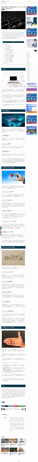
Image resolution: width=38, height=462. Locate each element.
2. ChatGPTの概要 (7, 45)
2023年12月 (28, 80)
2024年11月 (28, 63)
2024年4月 (28, 74)
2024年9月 (28, 66)
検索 (35, 50)
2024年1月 (28, 78)
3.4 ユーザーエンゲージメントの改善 (10, 53)
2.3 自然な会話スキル (8, 48)
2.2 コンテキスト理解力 (9, 47)
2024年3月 (28, 75)
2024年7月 (28, 69)
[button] (3, 406)
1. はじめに (6, 44)
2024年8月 (28, 68)
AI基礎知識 (28, 54)
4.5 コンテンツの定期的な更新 (9, 60)
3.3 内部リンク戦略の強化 (9, 52)
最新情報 (28, 57)
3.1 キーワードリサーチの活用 (9, 50)
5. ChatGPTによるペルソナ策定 (9, 61)
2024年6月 (28, 71)
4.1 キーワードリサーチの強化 (9, 56)
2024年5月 (28, 72)
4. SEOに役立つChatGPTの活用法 (9, 55)
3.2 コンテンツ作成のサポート (9, 51)
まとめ (5, 63)
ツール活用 (3, 9)
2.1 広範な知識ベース (8, 46)
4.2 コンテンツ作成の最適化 (9, 57)
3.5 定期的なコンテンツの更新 (9, 54)
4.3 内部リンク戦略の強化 (9, 58)
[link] (10, 431)
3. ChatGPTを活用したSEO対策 (9, 49)
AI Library (3, 1)
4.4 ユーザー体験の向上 (9, 59)
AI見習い (5, 417)
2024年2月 (28, 77)
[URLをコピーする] (24, 406)
